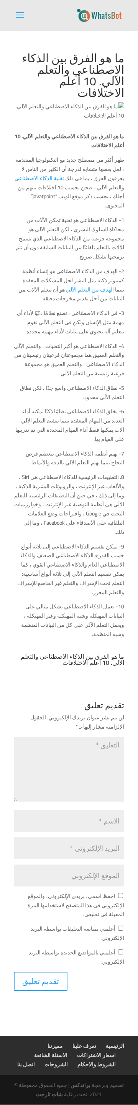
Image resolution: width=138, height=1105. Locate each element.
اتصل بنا (26, 1064)
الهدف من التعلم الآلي (90, 290)
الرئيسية (115, 1046)
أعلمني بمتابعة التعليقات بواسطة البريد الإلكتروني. (77, 933)
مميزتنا (55, 1046)
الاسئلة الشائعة (50, 1055)
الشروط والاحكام (96, 1064)
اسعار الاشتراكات (96, 1055)
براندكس (80, 1085)
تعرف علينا (84, 1046)
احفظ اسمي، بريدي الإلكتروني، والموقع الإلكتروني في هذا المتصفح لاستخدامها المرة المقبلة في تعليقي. (76, 905)
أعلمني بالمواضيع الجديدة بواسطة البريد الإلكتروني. (76, 957)
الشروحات (56, 1064)
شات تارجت (49, 1094)
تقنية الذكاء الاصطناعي (40, 178)
